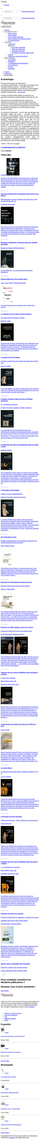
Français (3, 1)
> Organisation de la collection (13, 147)
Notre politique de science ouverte (19, 39)
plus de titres (5, 1061)
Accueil (6, 30)
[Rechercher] (1, 8)
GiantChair (12, 1138)
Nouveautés (12, 60)
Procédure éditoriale (18, 47)
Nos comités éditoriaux (15, 37)
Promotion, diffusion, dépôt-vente (23, 53)
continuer (32, 1007)
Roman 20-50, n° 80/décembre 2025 (9, 1092)
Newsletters (5, 991)
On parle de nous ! (14, 40)
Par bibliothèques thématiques (18, 63)
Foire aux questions (10, 1015)
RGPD (6, 1020)
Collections (8, 73)
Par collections (13, 65)
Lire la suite (21, 92)
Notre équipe (12, 35)
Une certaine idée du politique (8, 1076)
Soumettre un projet (18, 51)
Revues (10, 67)
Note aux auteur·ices (18, 49)
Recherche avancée (28, 11)
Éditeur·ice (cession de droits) (18, 56)
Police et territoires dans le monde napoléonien (13, 1036)
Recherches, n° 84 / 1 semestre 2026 (10, 1108)
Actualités (11, 68)
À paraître (11, 61)
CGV (5, 1017)
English (6, 5)
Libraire (10, 54)
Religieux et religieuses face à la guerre (11, 1052)
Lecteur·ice (11, 44)
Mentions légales (10, 1018)
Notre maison (12, 33)
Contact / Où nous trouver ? (13, 1013)
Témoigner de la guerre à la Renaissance (11, 1124)
